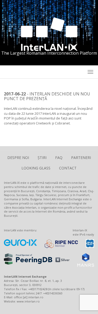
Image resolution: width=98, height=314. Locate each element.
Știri (42, 157)
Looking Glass (35, 167)
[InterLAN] (49, 33)
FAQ (58, 157)
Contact (68, 167)
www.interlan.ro (28, 301)
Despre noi (18, 157)
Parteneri (81, 157)
